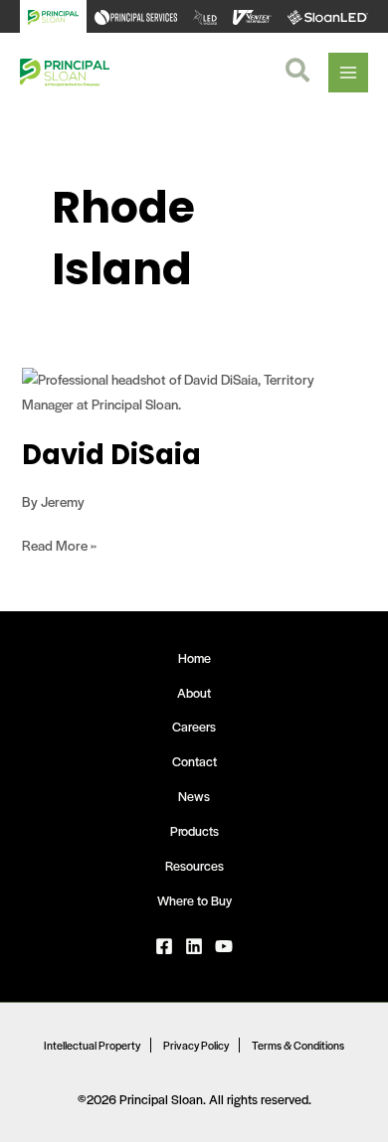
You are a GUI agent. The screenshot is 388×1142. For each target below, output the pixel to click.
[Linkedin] (194, 946)
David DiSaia (111, 454)
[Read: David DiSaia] (193, 390)
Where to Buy (194, 900)
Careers (194, 726)
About (194, 693)
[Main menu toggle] (348, 72)
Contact (194, 761)
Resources (194, 866)
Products (194, 831)
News (194, 796)
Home (194, 658)
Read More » (59, 544)
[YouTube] (224, 946)
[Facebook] (164, 946)
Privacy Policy (196, 1045)
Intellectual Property (92, 1045)
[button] (298, 72)
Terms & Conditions (298, 1045)
